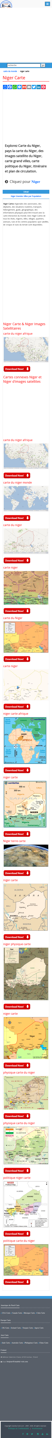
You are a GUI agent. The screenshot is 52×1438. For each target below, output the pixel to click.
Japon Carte (39, 1328)
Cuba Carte (41, 1313)
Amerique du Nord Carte (10, 1305)
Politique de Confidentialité (18, 1428)
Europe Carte (6, 1320)
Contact (3, 1350)
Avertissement (37, 1428)
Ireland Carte (16, 1328)
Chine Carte (43, 1342)
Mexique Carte (29, 1313)
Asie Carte (5, 1335)
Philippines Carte (31, 1342)
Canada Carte (17, 1313)
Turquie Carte (28, 1328)
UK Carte (5, 1328)
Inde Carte (6, 1342)
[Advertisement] (26, 35)
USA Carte (6, 1313)
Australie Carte (17, 1342)
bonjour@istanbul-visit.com (17, 1361)
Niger (35, 181)
